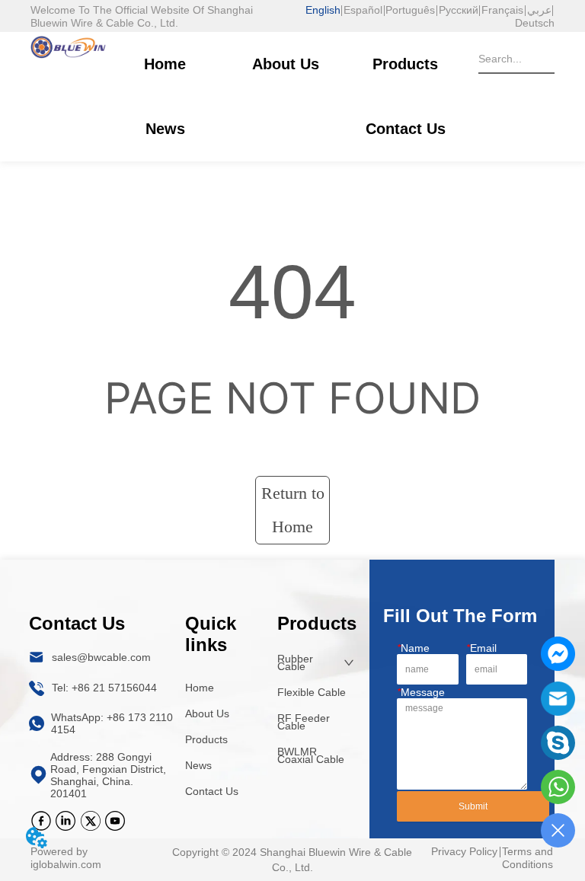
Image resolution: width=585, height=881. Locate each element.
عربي (539, 10)
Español (363, 10)
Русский (458, 10)
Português (410, 10)
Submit (473, 806)
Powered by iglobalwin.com (65, 857)
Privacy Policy (464, 851)
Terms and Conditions (527, 857)
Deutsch (535, 23)
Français (502, 10)
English (322, 10)
